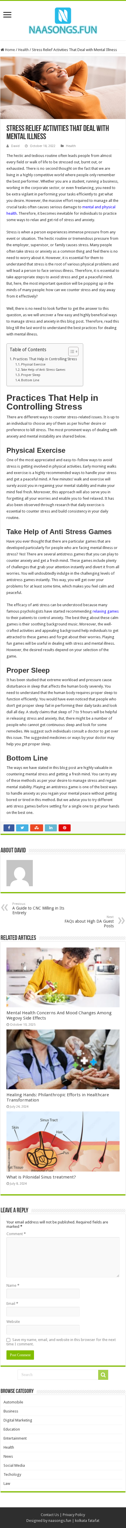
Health (23, 50)
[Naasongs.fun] (63, 20)
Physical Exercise (33, 364)
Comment (16, 1234)
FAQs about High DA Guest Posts (89, 921)
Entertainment (15, 1438)
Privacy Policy (74, 1515)
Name (12, 1285)
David (15, 146)
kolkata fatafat (87, 1520)
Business (11, 1411)
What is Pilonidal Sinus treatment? (41, 1177)
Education (12, 1429)
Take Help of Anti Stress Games (43, 370)
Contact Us (50, 1515)
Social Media (14, 1465)
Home (9, 50)
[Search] (103, 1375)
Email (12, 1303)
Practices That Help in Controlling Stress (45, 359)
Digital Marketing (18, 1420)
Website (13, 1321)
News (8, 1456)
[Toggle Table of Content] (70, 351)
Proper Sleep (31, 375)
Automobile (13, 1402)
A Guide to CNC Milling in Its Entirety (38, 908)
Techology (12, 1474)
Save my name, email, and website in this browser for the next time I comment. (61, 1342)
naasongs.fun (59, 1520)
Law (7, 1483)
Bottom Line (30, 380)
